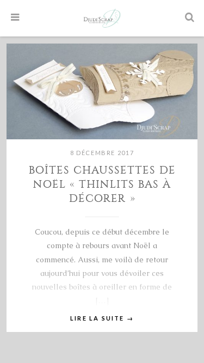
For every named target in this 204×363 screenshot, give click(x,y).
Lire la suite (102, 318)
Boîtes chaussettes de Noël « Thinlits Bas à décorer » (102, 184)
